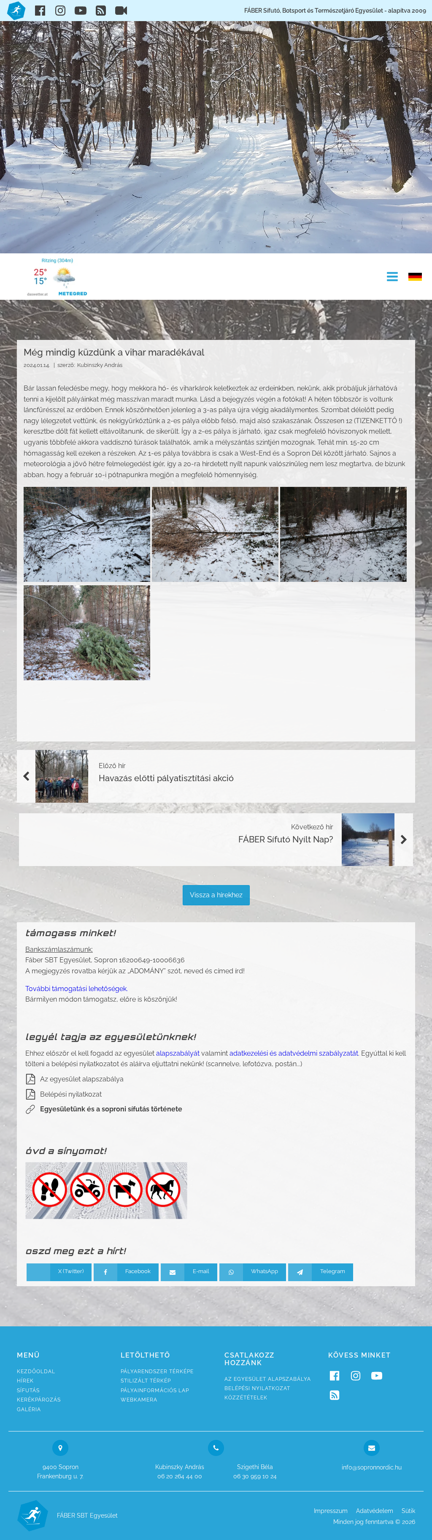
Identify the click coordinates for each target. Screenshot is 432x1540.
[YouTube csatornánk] (80, 10)
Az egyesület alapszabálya (82, 1079)
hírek (25, 1381)
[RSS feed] (101, 10)
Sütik (408, 1510)
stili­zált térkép (146, 1381)
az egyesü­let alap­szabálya (267, 1379)
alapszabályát (178, 1053)
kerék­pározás (39, 1400)
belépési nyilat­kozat (257, 1388)
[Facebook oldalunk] (40, 10)
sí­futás (28, 1390)
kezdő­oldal (36, 1371)
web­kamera (139, 1400)
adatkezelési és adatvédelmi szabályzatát (294, 1053)
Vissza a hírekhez (216, 895)
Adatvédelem (374, 1510)
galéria (29, 1409)
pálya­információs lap (155, 1390)
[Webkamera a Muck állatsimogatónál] (121, 10)
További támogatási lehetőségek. (76, 989)
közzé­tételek (245, 1398)
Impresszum (331, 1510)
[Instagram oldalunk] (60, 10)
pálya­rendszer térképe (157, 1371)
